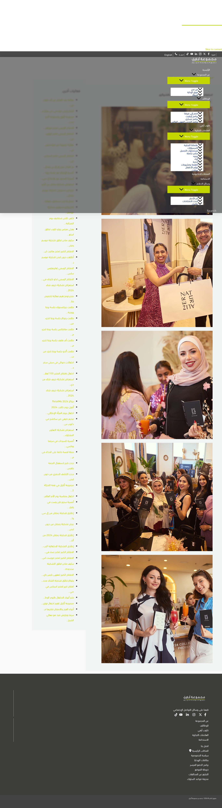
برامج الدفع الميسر (199, 764)
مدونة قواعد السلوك (198, 778)
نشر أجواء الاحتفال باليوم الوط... (58, 597)
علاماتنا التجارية (191, 144)
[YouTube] (181, 715)
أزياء (196, 158)
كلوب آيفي (205, 125)
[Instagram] (194, 715)
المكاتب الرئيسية (200, 750)
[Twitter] (200, 715)
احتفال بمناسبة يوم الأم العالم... (58, 495)
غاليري (195, 203)
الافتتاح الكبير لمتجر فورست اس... (57, 557)
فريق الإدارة (192, 91)
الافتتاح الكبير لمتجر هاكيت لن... (58, 251)
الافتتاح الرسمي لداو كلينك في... (57, 279)
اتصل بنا (205, 745)
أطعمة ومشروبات (189, 164)
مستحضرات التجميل (189, 150)
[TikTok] (176, 715)
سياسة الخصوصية (200, 755)
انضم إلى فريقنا (191, 113)
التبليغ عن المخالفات (199, 774)
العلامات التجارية (202, 130)
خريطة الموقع (202, 769)
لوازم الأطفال (191, 167)
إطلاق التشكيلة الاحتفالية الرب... (58, 545)
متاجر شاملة (192, 153)
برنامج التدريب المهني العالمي (184, 121)
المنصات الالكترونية (201, 173)
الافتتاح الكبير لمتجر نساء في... (59, 551)
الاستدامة (205, 178)
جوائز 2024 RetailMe (63, 401)
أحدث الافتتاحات (190, 200)
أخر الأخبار (193, 198)
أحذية (195, 161)
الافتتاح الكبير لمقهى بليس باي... (57, 574)
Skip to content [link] (213, 49)
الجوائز (195, 94)
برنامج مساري (191, 118)
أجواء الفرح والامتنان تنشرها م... (58, 608)
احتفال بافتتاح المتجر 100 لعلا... (58, 373)
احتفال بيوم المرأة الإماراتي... (60, 412)
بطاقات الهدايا (201, 759)
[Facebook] (205, 715)
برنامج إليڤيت (192, 115)
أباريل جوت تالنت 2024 (62, 406)
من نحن (194, 89)
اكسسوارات (193, 147)
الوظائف (206, 98)
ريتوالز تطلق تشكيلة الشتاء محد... (57, 580)
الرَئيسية (206, 69)
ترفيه (195, 155)
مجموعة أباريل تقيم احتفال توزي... (57, 603)
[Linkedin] (187, 715)
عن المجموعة (203, 74)
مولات (195, 169)
